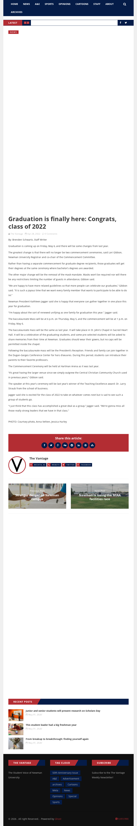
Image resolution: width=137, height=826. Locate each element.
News (26, 4)
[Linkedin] (79, 445)
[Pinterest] (85, 445)
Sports (49, 4)
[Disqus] (68, 565)
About (109, 4)
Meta (55, 790)
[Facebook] (44, 445)
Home (14, 4)
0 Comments (51, 233)
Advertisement (71, 778)
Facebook (86, 465)
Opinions (65, 4)
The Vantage (17, 233)
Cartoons (82, 4)
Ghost (58, 818)
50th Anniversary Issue (65, 772)
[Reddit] (72, 445)
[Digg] (65, 445)
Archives (16, 12)
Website (56, 465)
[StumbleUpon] (92, 445)
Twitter (70, 465)
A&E (37, 4)
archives (57, 784)
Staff (96, 4)
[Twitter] (51, 445)
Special (72, 796)
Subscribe (123, 818)
